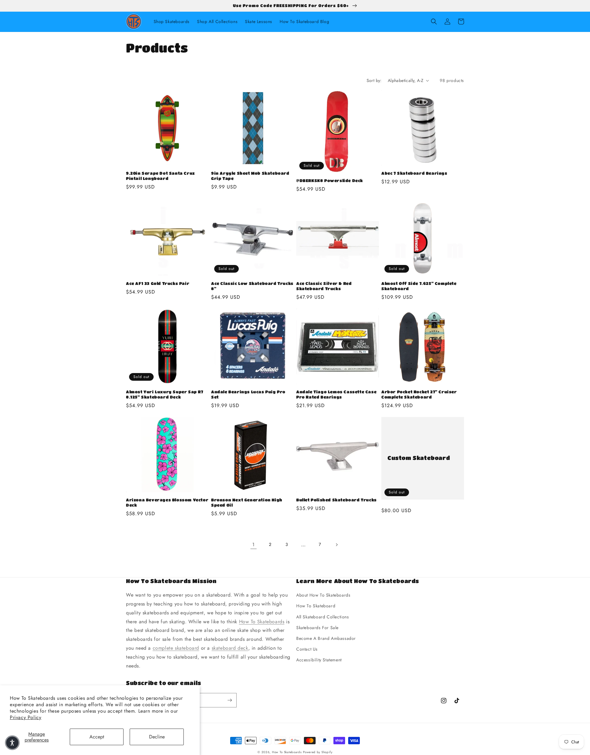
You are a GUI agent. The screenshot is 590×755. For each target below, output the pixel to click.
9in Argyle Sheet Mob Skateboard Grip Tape (250, 176)
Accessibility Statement (319, 660)
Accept (96, 736)
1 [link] (253, 544)
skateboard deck (230, 648)
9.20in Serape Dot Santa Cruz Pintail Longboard (160, 176)
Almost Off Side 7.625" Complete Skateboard (419, 286)
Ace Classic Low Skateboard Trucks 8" (252, 286)
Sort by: (374, 80)
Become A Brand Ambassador (326, 638)
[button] (434, 21)
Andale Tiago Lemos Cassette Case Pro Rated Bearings (336, 394)
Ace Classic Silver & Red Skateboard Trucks (324, 286)
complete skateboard (176, 648)
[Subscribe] (229, 700)
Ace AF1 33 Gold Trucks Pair (157, 283)
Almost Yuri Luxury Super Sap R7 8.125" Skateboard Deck (164, 394)
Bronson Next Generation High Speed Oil (246, 502)
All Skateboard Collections (322, 617)
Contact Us (307, 649)
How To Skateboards (262, 621)
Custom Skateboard (418, 458)
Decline (157, 736)
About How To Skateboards (323, 595)
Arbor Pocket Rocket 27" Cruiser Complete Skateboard (419, 394)
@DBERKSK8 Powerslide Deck (329, 180)
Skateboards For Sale (317, 628)
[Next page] (336, 544)
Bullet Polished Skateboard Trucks (336, 499)
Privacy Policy (25, 717)
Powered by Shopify (317, 752)
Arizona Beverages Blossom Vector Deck (167, 502)
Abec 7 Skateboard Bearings (414, 173)
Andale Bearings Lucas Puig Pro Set (248, 394)
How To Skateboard (315, 606)
